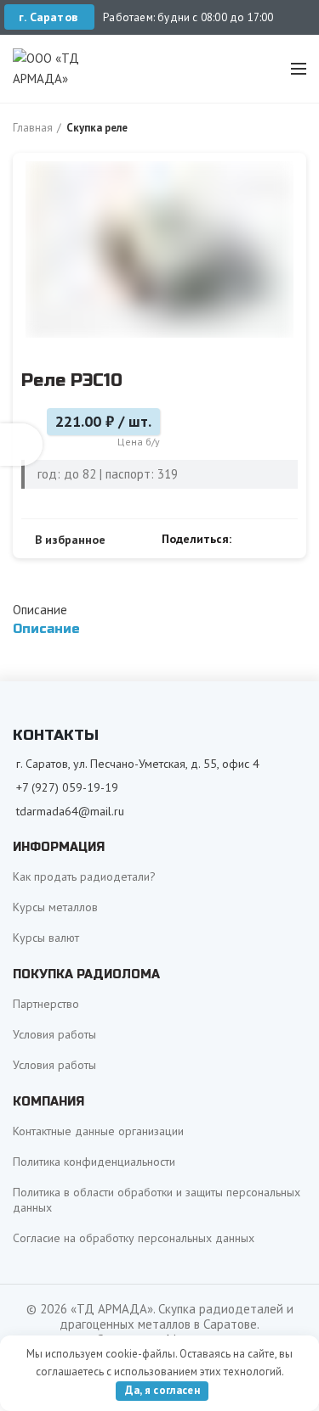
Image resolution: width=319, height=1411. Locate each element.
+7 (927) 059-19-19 (67, 787)
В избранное (70, 540)
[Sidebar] (21, 444)
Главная (33, 127)
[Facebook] (249, 539)
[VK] (268, 539)
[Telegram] (288, 539)
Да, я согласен (162, 1390)
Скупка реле (97, 127)
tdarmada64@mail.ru (70, 811)
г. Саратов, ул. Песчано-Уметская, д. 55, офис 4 (137, 763)
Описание (40, 610)
